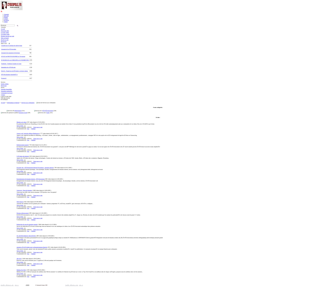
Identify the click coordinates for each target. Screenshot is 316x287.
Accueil (3, 29)
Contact (6, 19)
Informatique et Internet (13, 102)
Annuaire (6, 14)
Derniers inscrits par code (7, 36)
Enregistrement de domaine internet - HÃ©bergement (30, 179)
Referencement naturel (22, 145)
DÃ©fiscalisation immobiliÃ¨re (9, 74)
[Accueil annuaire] (12, 9)
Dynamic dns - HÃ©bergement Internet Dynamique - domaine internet (35, 167)
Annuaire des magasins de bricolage (10, 53)
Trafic (47, 112)
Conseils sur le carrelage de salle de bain (11, 45)
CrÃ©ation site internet (23, 156)
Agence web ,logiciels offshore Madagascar (28, 133)
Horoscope (4, 85)
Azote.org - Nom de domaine (24, 190)
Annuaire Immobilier (6, 89)
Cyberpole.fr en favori (6, 93)
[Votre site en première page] (9, 43)
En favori (6, 20)
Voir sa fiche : (20, 125)
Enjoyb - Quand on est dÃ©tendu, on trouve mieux (14, 71)
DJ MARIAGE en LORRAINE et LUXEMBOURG (15, 60)
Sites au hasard (5, 38)
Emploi (6, 17)
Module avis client (21, 122)
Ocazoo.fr (3, 78)
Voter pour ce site (37, 127)
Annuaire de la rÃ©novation (8, 49)
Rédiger (33, 128)
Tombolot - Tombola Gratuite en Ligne (11, 63)
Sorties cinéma (4, 84)
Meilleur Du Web (21, 270)
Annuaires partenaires (6, 91)
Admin (6, 21)
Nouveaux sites (5, 30)
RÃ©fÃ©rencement (47, 110)
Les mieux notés (5, 34)
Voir (28, 128)
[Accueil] (1, 11)
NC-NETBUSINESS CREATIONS (26, 236)
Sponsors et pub (23, 112)
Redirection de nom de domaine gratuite (27, 224)
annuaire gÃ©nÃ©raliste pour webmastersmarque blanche (32, 247)
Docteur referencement (22, 213)
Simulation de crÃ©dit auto (8, 67)
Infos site (6, 16)
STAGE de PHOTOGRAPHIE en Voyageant (13, 56)
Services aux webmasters (27, 102)
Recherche (3, 41)
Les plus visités (5, 32)
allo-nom (19, 258)
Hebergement (17, 110)
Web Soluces (20, 201)
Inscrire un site (4, 40)
